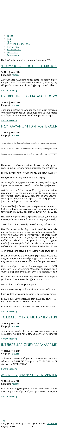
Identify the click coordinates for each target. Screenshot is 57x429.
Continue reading (9, 90)
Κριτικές (15, 74)
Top (3, 420)
